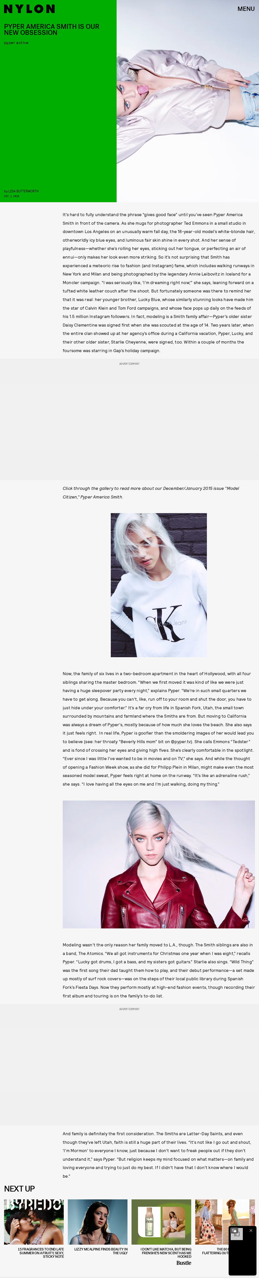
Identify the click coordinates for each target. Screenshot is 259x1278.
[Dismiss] (251, 1230)
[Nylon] (29, 9)
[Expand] (234, 1230)
